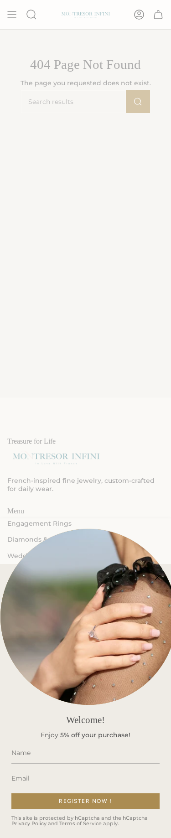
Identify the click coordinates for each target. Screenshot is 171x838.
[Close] (157, 577)
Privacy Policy (29, 824)
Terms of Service (80, 824)
